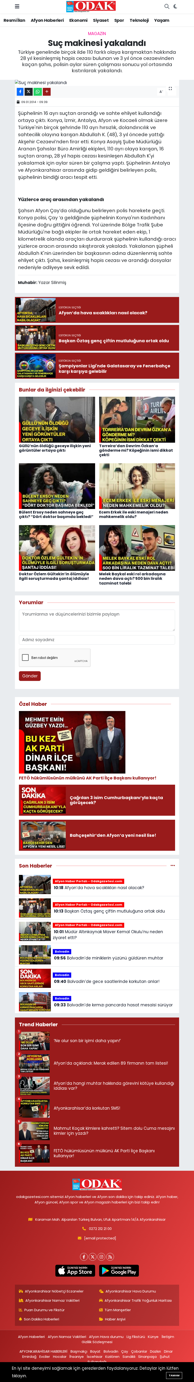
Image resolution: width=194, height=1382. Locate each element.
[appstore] (75, 1271)
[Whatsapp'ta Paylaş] (38, 92)
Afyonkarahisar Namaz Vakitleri (52, 1300)
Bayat (95, 1351)
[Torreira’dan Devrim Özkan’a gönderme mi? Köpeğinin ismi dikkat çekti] (137, 419)
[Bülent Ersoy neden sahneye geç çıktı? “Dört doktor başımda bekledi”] (57, 486)
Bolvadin (62, 952)
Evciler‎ (44, 1356)
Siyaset (101, 20)
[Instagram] (101, 1257)
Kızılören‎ (112, 1356)
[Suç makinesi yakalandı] (97, 83)
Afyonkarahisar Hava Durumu (131, 1291)
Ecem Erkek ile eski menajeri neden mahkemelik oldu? (133, 514)
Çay (124, 1351)
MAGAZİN (97, 33)
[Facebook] (84, 1257)
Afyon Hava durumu (106, 1336)
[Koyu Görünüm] (175, 7)
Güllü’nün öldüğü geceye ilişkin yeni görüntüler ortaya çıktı (55, 448)
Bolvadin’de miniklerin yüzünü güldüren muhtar (108, 958)
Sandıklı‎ (129, 1356)
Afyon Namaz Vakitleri (67, 1336)
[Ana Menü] (17, 6)
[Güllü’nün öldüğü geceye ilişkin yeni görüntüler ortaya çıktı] (57, 419)
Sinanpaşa (147, 1356)
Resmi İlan (14, 20)
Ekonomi (78, 20)
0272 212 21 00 (100, 1228)
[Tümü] (173, 866)
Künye (153, 1336)
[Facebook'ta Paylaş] (20, 92)
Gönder (30, 676)
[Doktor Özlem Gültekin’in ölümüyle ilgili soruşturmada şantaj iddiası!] (57, 547)
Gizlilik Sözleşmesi (97, 1341)
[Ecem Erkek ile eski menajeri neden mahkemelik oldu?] (137, 486)
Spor (119, 20)
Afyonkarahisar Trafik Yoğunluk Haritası (138, 1300)
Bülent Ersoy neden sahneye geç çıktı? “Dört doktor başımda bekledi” (56, 514)
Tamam (174, 1375)
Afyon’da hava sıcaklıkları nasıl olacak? (99, 888)
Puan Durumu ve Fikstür (44, 1309)
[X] (93, 1257)
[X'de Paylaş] (29, 92)
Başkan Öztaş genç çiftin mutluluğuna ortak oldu (109, 911)
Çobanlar (139, 1351)
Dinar (168, 1351)
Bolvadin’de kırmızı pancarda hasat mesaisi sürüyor (113, 1005)
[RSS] (110, 1257)
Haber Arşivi (115, 1319)
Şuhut (165, 1356)
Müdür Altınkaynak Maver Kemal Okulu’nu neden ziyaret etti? (108, 935)
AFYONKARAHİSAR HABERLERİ (43, 1351)
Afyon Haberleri (47, 20)
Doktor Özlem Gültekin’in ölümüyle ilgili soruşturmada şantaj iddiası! (54, 576)
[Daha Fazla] (47, 92)
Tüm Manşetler (118, 1309)
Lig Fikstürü (136, 1336)
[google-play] (119, 1271)
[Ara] (166, 7)
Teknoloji (139, 20)
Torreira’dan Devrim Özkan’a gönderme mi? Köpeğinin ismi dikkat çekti (136, 450)
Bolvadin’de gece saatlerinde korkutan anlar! (106, 981)
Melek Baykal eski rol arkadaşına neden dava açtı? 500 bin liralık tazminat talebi (132, 578)
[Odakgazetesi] (91, 6)
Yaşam (161, 20)
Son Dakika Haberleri (41, 1319)
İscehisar (94, 1356)
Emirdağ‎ (29, 1356)
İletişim (168, 1336)
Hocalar (59, 1356)
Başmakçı (79, 1351)
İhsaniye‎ (76, 1356)
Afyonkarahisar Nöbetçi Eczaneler (54, 1291)
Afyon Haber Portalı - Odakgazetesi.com (88, 881)
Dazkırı (155, 1351)
